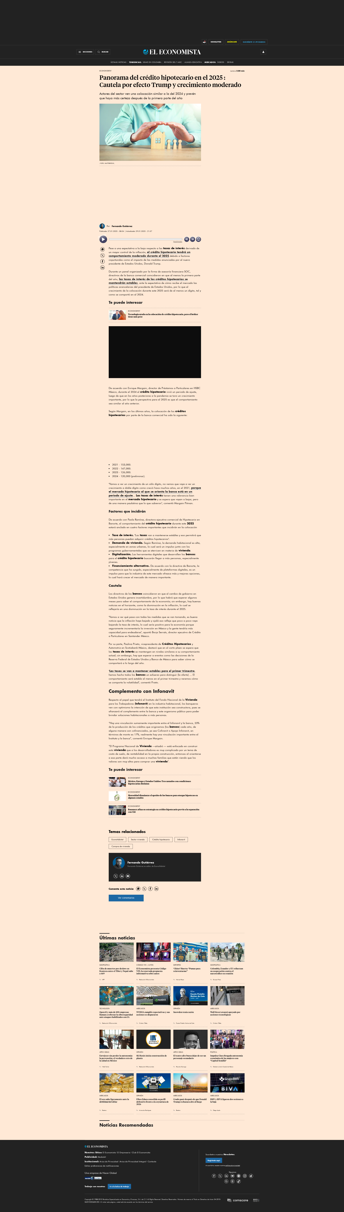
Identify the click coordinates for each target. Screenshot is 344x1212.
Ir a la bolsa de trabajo (119, 1187)
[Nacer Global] (93, 1178)
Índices (220, 62)
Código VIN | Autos (144, 965)
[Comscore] (237, 1201)
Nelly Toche (105, 1066)
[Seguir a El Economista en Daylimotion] (251, 1176)
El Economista (109, 1152)
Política (213, 1052)
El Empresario (123, 1152)
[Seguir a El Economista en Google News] (226, 1181)
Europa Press (217, 979)
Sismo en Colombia (152, 62)
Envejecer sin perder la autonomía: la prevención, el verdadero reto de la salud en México (116, 1058)
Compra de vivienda (121, 846)
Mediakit (102, 1157)
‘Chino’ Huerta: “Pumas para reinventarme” (187, 969)
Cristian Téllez (143, 1023)
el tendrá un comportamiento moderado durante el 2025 (149, 254)
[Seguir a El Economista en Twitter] (220, 1176)
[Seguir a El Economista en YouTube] (232, 1176)
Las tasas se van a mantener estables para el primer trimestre (152, 671)
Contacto (152, 1161)
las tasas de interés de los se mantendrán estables (148, 281)
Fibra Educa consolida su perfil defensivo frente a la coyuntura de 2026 (152, 1101)
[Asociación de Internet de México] (256, 1201)
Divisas (230, 62)
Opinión (176, 1008)
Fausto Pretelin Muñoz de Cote (185, 1023)
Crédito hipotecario (161, 839)
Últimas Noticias (118, 62)
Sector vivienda (138, 839)
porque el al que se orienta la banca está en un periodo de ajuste (155, 491)
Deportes (177, 965)
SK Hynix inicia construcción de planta (151, 1057)
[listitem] (103, 239)
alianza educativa (193, 62)
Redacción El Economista (146, 979)
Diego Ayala (216, 1110)
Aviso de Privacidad (109, 1161)
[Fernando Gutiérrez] (102, 226)
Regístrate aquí (214, 1160)
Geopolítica (104, 965)
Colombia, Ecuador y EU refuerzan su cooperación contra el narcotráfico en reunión (226, 971)
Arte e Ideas (104, 1052)
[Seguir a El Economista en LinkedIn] (226, 1176)
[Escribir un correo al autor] (128, 876)
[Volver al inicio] (138, 1146)
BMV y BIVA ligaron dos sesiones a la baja (227, 1100)
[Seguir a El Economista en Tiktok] (238, 1181)
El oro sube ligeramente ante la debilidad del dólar (114, 1100)
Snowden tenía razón (183, 1012)
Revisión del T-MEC (173, 62)
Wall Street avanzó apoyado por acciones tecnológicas (225, 1013)
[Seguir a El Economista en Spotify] (238, 1176)
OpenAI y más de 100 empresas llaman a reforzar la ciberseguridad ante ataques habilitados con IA (116, 1014)
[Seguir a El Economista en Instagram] (245, 1176)
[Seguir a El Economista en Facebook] (214, 1176)
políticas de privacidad (232, 1165)
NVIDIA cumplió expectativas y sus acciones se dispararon (153, 1013)
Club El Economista (141, 1152)
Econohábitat (117, 839)
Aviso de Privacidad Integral (133, 1161)
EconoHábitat (105, 71)
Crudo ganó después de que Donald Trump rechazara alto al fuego (190, 1100)
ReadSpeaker (177, 241)
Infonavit (181, 839)
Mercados (140, 1008)
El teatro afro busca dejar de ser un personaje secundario (189, 1057)
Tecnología (104, 1008)
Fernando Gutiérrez (122, 226)
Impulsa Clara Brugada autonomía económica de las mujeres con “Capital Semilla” (226, 1058)
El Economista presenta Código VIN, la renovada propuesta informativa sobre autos (151, 971)
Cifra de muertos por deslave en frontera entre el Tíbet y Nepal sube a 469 (116, 971)
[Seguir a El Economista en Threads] (232, 1181)
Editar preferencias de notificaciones (102, 1166)
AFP (103, 979)
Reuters (104, 1110)
